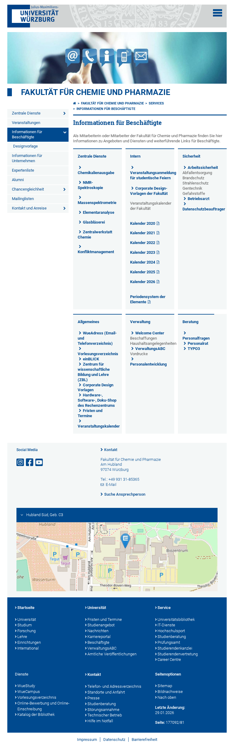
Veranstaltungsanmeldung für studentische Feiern (153, 175)
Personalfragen (196, 338)
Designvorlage (25, 146)
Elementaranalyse (98, 212)
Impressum (87, 739)
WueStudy (26, 685)
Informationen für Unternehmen (27, 158)
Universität (26, 619)
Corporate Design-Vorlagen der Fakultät (149, 191)
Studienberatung (172, 636)
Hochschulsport (171, 631)
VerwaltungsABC (150, 348)
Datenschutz (114, 739)
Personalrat (198, 343)
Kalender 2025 (142, 272)
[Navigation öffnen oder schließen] (217, 12)
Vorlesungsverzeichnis (98, 354)
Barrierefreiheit (144, 739)
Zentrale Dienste (26, 113)
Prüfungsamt (169, 642)
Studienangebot (101, 625)
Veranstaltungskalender (99, 426)
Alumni (18, 179)
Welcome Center (149, 333)
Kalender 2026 (142, 281)
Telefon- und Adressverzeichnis (114, 686)
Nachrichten (97, 631)
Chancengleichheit (28, 189)
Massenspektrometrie (97, 202)
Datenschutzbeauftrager (204, 209)
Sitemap (165, 685)
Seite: (160, 722)
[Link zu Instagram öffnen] (20, 462)
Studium (24, 625)
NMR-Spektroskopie (90, 185)
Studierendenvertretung (178, 654)
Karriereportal (99, 636)
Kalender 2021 (142, 233)
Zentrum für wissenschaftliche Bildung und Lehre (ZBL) (94, 372)
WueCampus (28, 691)
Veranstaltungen (26, 122)
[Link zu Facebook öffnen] (30, 462)
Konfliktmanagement (96, 252)
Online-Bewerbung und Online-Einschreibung (43, 706)
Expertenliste (23, 170)
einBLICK (91, 359)
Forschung (26, 631)
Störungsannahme (103, 709)
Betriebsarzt (198, 198)
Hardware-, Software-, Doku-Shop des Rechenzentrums (97, 400)
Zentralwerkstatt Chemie (95, 234)
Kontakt (110, 450)
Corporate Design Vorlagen (95, 387)
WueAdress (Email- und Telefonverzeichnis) (97, 338)
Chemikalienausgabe (96, 172)
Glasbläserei (94, 222)
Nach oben (167, 697)
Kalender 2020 (142, 223)
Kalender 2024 (142, 262)
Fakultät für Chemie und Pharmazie (95, 92)
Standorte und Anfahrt (106, 692)
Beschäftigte (98, 642)
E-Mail (111, 484)
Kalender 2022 (142, 242)
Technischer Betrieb (104, 715)
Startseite (25, 607)
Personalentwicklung (148, 364)
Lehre (22, 636)
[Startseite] (74, 103)
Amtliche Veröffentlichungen (111, 654)
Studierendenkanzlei (175, 648)
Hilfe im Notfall (100, 721)
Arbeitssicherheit (203, 167)
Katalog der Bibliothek (36, 714)
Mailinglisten (23, 198)
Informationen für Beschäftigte (27, 134)
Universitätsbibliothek (176, 619)
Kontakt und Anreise (29, 208)
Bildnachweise (170, 691)
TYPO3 (194, 348)
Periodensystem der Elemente (147, 299)
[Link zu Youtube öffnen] (39, 462)
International (28, 648)
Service (164, 607)
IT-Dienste (166, 625)
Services (156, 103)
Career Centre (169, 659)
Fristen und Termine (90, 413)
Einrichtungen (29, 642)
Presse (93, 698)
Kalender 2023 (142, 252)
